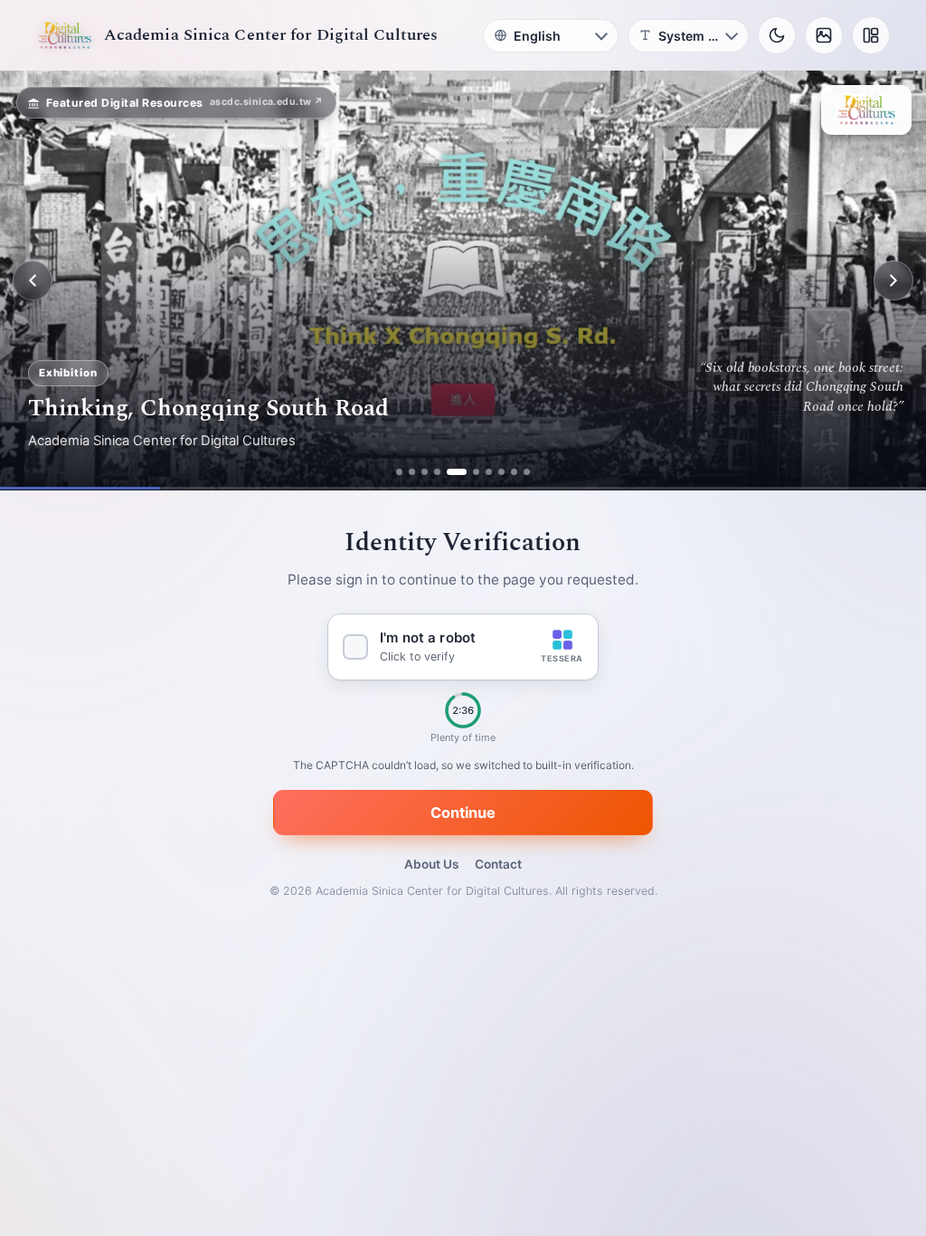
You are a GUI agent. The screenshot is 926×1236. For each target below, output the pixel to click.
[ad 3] (424, 472)
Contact (498, 864)
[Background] (824, 35)
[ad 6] (476, 472)
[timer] (463, 711)
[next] (893, 280)
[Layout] (871, 35)
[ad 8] (501, 472)
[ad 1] (399, 472)
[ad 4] (437, 472)
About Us (431, 864)
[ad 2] (412, 472)
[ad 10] (527, 472)
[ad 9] (514, 472)
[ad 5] (457, 472)
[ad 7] (489, 472)
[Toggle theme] (777, 35)
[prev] (32, 280)
